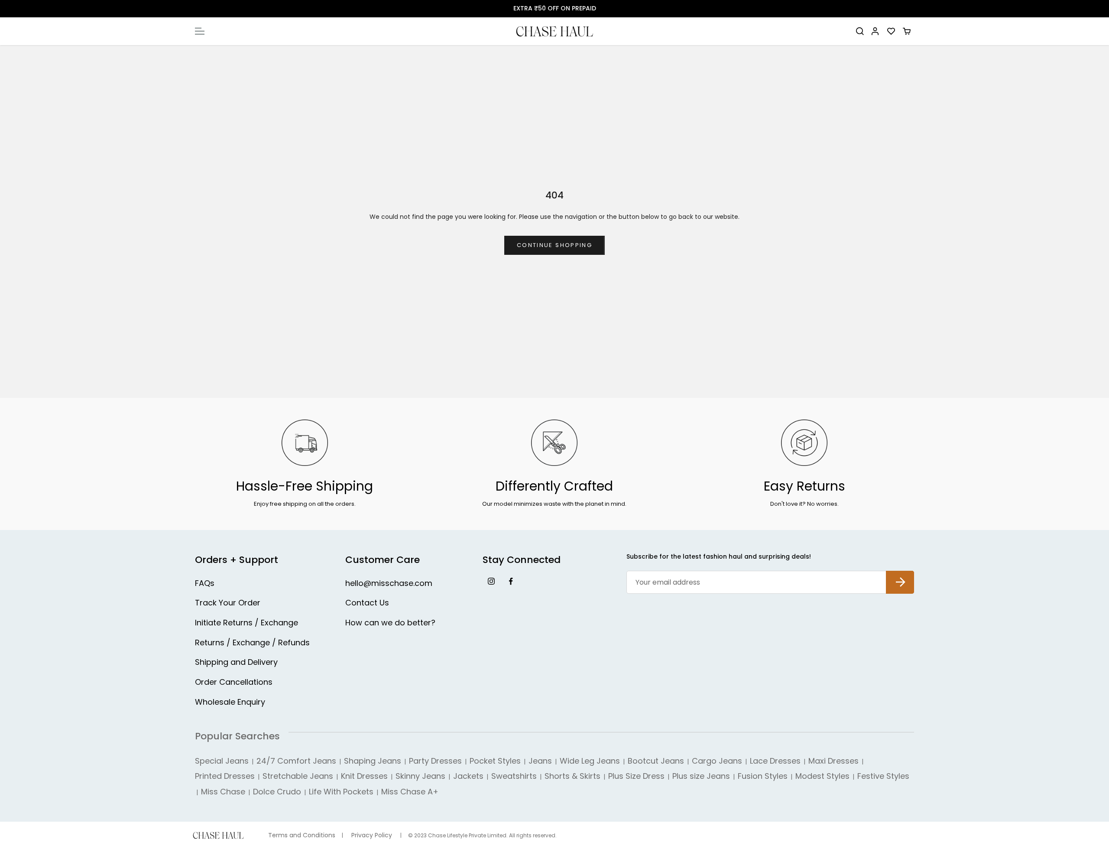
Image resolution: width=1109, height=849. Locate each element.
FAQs (204, 583)
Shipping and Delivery (236, 662)
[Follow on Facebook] (510, 581)
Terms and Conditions (301, 835)
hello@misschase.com (388, 583)
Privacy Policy (371, 835)
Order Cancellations (233, 682)
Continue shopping (554, 245)
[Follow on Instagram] (491, 581)
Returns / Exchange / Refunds (252, 642)
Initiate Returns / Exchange (246, 622)
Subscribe (900, 575)
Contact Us (367, 602)
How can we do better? (390, 622)
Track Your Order (227, 602)
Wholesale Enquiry (230, 701)
